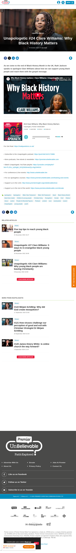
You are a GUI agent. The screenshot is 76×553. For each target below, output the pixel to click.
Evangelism (48, 198)
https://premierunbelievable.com (47, 159)
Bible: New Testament (29, 195)
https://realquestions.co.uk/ (24, 146)
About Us (7, 466)
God (62, 198)
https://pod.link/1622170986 (44, 154)
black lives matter (10, 198)
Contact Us (57, 466)
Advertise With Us (11, 462)
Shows (17, 241)
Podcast (37, 201)
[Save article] (70, 58)
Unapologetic (38, 33)
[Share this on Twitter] (9, 58)
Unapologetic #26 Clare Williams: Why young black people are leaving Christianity (30, 266)
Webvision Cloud (42, 544)
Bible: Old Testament (44, 195)
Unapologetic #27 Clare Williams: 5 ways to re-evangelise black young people (31, 248)
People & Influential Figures (24, 201)
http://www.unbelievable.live (37, 172)
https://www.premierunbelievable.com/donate (47, 188)
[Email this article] (17, 58)
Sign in (48, 54)
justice (12, 201)
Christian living (38, 198)
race (50, 201)
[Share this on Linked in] (13, 58)
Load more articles (25, 279)
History (68, 198)
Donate (32, 462)
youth (26, 204)
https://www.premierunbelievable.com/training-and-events (47, 178)
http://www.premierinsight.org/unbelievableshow (39, 183)
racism (65, 201)
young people (18, 204)
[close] (72, 54)
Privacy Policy (35, 466)
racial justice (57, 201)
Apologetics (17, 195)
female (56, 198)
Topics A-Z (16, 496)
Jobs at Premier (59, 462)
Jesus (6, 201)
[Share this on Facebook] (5, 58)
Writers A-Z (24, 496)
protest (45, 201)
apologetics (8, 195)
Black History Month (64, 195)
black (54, 195)
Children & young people (24, 198)
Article (16, 225)
